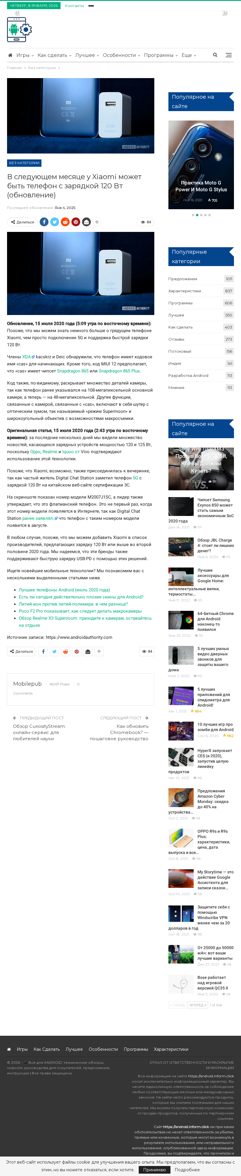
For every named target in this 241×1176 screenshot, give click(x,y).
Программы (159, 55)
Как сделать (52, 55)
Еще (187, 55)
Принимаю (154, 1169)
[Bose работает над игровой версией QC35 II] (181, 984)
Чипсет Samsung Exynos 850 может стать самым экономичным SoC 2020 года (201, 510)
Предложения (182, 278)
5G (135, 478)
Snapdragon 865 (72, 371)
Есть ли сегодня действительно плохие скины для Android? (81, 597)
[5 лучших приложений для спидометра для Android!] (181, 696)
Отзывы (176, 339)
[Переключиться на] (91, 5)
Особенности (119, 55)
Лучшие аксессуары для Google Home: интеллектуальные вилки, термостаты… (198, 582)
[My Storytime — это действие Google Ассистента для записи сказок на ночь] (181, 878)
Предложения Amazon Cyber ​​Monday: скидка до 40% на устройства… (198, 801)
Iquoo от (71, 451)
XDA (26, 356)
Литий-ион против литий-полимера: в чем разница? (73, 604)
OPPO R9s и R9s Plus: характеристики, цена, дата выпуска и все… (199, 842)
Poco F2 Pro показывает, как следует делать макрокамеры (80, 611)
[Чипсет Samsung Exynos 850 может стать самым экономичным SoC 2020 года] (181, 506)
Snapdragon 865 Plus (119, 371)
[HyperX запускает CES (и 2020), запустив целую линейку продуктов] (181, 757)
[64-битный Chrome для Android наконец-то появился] (181, 620)
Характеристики (184, 290)
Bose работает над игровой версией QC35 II (213, 982)
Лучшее (85, 55)
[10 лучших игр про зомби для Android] (181, 731)
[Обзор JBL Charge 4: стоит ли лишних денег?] (181, 546)
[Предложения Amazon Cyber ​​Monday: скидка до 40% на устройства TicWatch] (181, 797)
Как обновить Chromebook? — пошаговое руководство (119, 732)
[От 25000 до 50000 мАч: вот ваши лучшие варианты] (181, 954)
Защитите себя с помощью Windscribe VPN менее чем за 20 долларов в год (199, 918)
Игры (23, 55)
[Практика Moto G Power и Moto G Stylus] (201, 165)
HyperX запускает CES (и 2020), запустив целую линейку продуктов (200, 761)
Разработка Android (188, 375)
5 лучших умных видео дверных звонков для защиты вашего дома (198, 659)
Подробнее (187, 1170)
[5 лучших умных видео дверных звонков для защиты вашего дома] (181, 655)
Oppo (35, 451)
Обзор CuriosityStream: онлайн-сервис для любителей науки (39, 732)
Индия (174, 363)
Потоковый (179, 351)
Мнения (176, 387)
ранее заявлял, (38, 518)
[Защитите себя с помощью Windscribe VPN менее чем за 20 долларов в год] (181, 913)
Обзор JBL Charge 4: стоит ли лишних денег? (216, 545)
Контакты (74, 5)
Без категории (24, 163)
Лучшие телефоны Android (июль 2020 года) (64, 590)
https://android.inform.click (211, 1076)
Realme (50, 451)
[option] (201, 166)
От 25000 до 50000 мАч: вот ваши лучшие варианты (216, 953)
